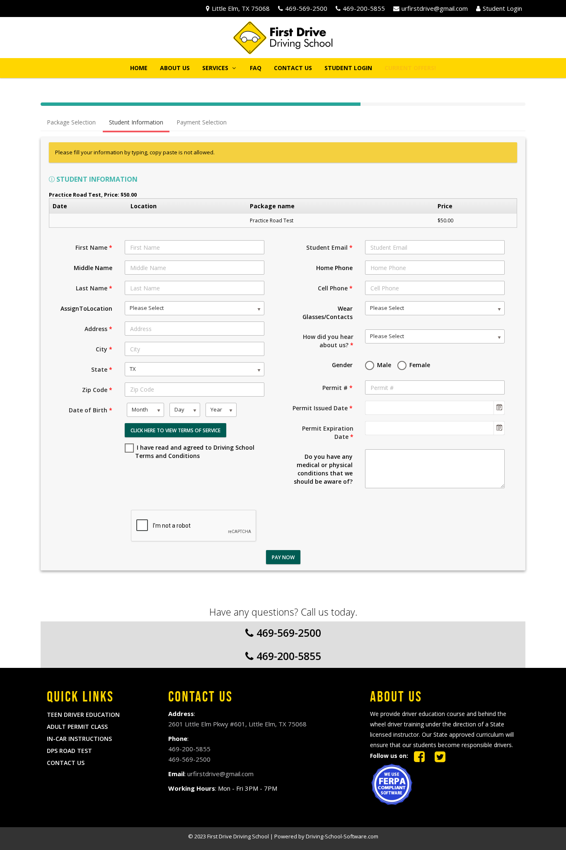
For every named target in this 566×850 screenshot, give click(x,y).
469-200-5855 (364, 8)
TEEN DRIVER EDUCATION (83, 714)
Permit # (337, 388)
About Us (175, 68)
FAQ (255, 68)
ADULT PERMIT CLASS (77, 727)
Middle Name (93, 268)
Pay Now (283, 557)
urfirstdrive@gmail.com (435, 8)
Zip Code (97, 390)
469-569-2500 (306, 8)
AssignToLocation (86, 308)
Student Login (502, 8)
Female (419, 365)
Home (139, 68)
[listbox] (194, 308)
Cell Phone (335, 288)
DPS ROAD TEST (69, 751)
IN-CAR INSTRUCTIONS (79, 739)
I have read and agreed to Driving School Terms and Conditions (194, 451)
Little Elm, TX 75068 (241, 8)
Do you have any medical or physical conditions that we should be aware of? (323, 469)
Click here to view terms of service (175, 430)
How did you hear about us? (328, 341)
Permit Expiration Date (327, 432)
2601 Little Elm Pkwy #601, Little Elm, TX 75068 (237, 724)
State (101, 369)
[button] (410, 68)
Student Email (329, 247)
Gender (342, 365)
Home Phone (334, 268)
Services (216, 68)
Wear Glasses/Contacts (327, 312)
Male (383, 365)
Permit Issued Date (323, 408)
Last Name (94, 288)
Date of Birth (90, 410)
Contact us (293, 68)
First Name (93, 247)
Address (98, 329)
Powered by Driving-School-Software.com (326, 836)
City (104, 349)
